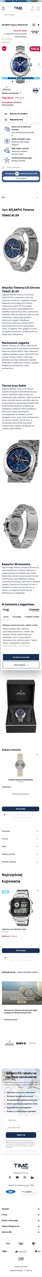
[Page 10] (29, 814)
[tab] (21, 197)
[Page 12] (35, 814)
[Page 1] (4, 814)
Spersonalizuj (19, 665)
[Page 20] (29, 817)
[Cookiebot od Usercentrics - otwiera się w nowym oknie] (29, 610)
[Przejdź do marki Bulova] (32, 1043)
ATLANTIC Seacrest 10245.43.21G (20, 780)
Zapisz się (21, 1135)
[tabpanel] (21, 512)
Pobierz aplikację (21, 178)
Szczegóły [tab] (17, 617)
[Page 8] (24, 814)
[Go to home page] (18, 8)
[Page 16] (18, 817)
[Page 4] (13, 814)
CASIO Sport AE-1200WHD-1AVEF (14, 929)
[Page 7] (21, 814)
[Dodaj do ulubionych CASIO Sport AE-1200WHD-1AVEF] (38, 891)
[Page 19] (27, 817)
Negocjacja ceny (24, 119)
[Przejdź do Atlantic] (9, 1043)
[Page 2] (7, 814)
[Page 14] (13, 817)
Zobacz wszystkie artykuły (28, 972)
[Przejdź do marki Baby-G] (21, 1043)
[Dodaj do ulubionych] (38, 25)
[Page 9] (27, 814)
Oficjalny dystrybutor (10, 93)
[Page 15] (15, 817)
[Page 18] (24, 817)
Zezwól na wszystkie (21, 657)
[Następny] (39, 64)
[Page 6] (18, 814)
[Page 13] (38, 814)
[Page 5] (15, 814)
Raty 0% (24, 113)
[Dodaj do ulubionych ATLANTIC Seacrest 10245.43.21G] (37, 755)
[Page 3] (10, 814)
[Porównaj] (33, 25)
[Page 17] (21, 817)
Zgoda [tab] (6, 617)
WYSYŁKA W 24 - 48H (35, 32)
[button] (6, 42)
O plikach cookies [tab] (32, 617)
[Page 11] (32, 814)
